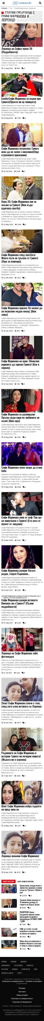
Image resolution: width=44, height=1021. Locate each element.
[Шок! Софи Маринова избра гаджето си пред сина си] (22, 804)
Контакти (22, 991)
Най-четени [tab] (8, 881)
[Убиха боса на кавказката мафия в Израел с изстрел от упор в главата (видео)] (9, 948)
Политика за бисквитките (22, 1002)
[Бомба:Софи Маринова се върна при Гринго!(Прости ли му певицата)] (22, 96)
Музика (15, 969)
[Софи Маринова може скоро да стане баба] (22, 465)
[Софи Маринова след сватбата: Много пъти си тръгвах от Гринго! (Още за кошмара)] (22, 252)
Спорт (19, 973)
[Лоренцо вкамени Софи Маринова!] (22, 853)
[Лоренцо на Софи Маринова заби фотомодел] (22, 651)
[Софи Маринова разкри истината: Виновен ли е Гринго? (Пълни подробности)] (22, 598)
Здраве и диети (7, 973)
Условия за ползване (34, 981)
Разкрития (26, 969)
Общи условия (22, 995)
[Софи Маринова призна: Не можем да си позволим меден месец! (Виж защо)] (22, 306)
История (4, 969)
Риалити (30, 965)
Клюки (4, 961)
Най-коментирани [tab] (25, 881)
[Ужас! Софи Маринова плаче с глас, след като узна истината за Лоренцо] (22, 701)
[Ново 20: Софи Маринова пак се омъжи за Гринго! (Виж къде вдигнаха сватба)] (22, 199)
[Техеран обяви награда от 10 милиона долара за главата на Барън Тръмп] (9, 907)
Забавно (23, 961)
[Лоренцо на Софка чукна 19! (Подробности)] (22, 46)
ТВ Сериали (18, 965)
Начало (4, 8)
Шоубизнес (5, 965)
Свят (36, 969)
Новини (13, 961)
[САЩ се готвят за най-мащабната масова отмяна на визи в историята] (9, 936)
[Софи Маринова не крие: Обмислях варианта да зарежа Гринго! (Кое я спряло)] (22, 359)
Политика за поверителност (13, 981)
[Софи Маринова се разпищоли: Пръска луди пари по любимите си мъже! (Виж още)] (22, 412)
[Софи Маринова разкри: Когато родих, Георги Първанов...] (22, 568)
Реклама (22, 988)
